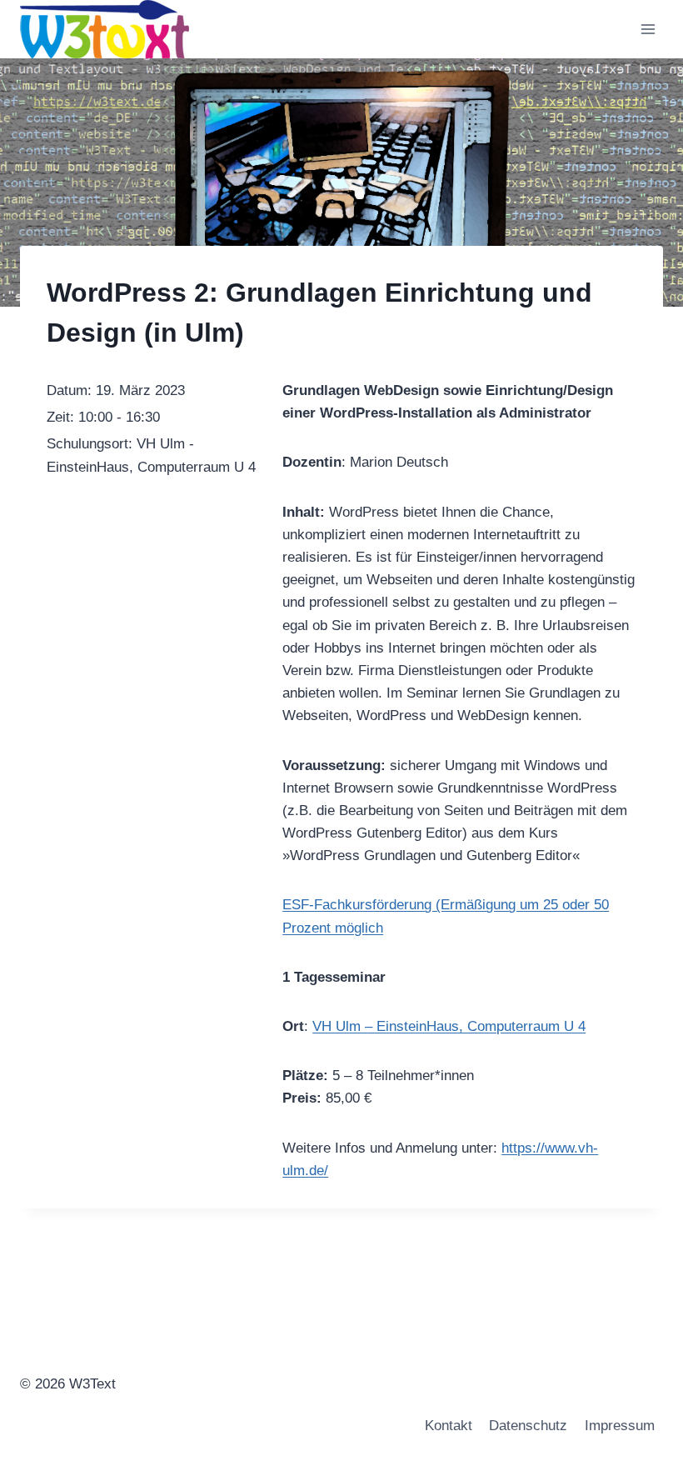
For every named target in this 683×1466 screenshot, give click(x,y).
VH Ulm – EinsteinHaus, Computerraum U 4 (449, 1026)
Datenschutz (528, 1425)
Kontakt (448, 1425)
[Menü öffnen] (647, 29)
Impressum (620, 1425)
